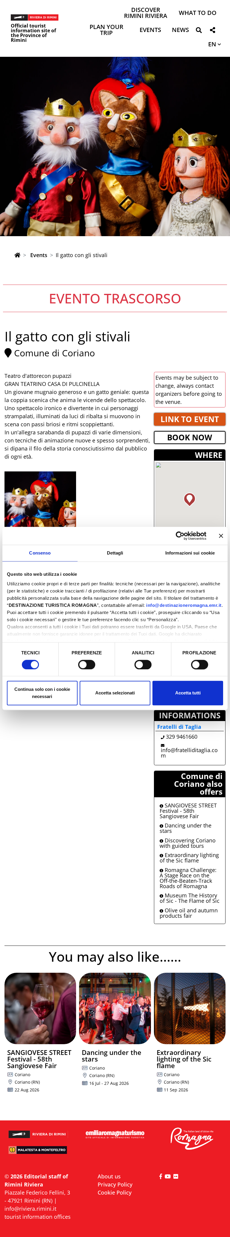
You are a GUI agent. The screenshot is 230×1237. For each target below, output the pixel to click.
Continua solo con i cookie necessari (42, 693)
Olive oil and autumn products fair (189, 913)
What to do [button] (198, 13)
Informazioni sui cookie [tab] (190, 552)
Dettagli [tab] (115, 552)
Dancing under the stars (185, 828)
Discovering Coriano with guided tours (188, 843)
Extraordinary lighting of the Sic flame (189, 857)
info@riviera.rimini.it (30, 1208)
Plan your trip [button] (106, 30)
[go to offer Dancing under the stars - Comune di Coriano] (115, 1008)
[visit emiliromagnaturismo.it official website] (115, 1134)
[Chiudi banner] (221, 536)
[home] (17, 255)
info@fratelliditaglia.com (189, 752)
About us (109, 1176)
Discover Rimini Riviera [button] (145, 13)
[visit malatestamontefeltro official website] (38, 1152)
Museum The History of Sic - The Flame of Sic (190, 898)
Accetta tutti (188, 693)
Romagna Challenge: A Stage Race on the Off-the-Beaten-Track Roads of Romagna (188, 878)
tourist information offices (37, 1216)
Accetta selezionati (115, 693)
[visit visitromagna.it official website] (192, 1139)
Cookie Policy (114, 1192)
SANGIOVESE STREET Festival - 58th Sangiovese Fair (188, 811)
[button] (198, 31)
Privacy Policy (115, 1184)
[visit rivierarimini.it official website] (38, 1132)
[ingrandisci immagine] (40, 507)
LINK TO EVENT (190, 419)
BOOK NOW (189, 437)
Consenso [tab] (40, 552)
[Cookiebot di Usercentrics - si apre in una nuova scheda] (180, 535)
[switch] (86, 664)
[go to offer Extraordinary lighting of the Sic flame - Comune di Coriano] (190, 1008)
